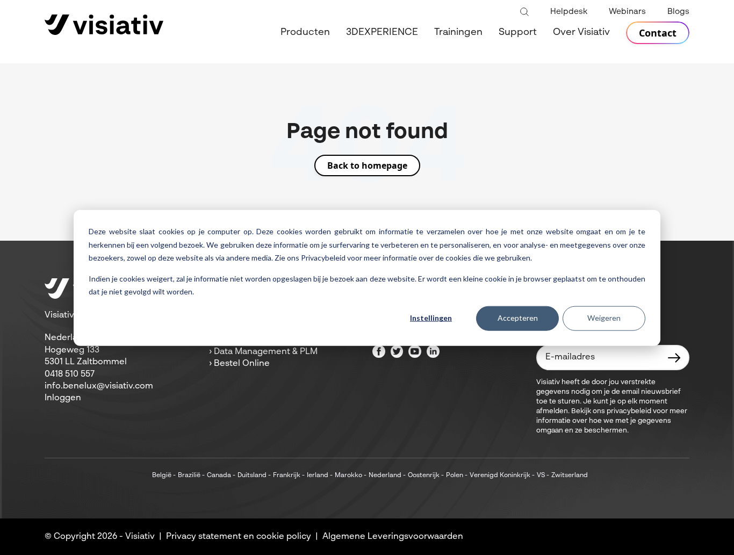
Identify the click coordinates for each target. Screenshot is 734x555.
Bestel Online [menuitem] (242, 363)
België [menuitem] (161, 475)
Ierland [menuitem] (317, 475)
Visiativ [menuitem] (140, 536)
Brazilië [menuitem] (189, 475)
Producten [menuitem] (305, 32)
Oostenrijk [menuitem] (424, 475)
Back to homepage (367, 165)
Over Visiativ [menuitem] (581, 32)
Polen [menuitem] (454, 475)
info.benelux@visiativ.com (99, 386)
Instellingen (431, 317)
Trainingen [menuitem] (458, 32)
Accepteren (518, 317)
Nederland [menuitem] (385, 475)
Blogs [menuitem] (678, 12)
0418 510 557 (70, 374)
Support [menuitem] (518, 32)
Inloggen (63, 398)
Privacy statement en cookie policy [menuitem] (238, 536)
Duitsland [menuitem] (252, 475)
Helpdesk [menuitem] (568, 12)
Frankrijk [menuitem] (286, 475)
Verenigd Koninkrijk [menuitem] (500, 475)
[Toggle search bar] (524, 12)
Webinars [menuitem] (627, 12)
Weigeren (604, 317)
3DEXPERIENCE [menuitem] (382, 32)
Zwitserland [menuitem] (569, 475)
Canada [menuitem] (219, 475)
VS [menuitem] (541, 475)
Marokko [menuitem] (348, 475)
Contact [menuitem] (658, 32)
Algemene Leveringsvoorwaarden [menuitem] (392, 536)
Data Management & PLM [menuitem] (266, 352)
